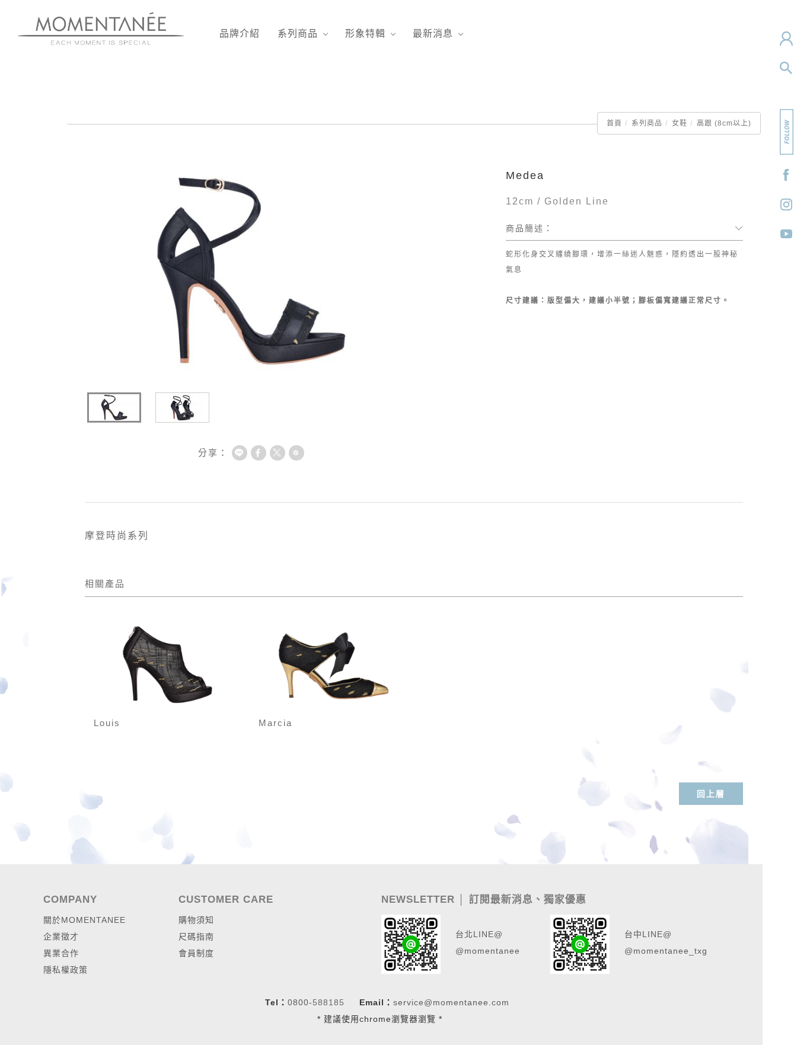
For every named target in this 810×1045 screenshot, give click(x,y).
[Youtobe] (786, 234)
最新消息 (433, 33)
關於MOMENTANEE (84, 920)
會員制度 (196, 953)
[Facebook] (786, 175)
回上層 (711, 793)
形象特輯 (365, 33)
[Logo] (101, 28)
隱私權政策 (65, 969)
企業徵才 (61, 936)
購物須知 (196, 920)
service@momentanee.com (451, 1002)
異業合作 (61, 953)
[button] (786, 68)
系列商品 (298, 33)
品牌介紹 (239, 33)
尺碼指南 (196, 936)
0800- (300, 1002)
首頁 (614, 123)
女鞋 (679, 123)
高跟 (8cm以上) (724, 123)
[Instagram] (786, 204)
